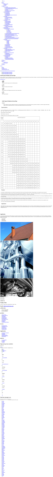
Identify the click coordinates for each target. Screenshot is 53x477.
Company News (6, 62)
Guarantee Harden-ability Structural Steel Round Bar (12, 33)
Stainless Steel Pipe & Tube (9, 50)
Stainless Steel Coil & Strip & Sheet (10, 49)
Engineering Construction (5, 332)
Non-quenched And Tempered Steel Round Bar (11, 35)
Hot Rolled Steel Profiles (8, 17)
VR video (5, 5)
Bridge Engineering (7, 21)
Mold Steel (6, 9)
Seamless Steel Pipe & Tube (9, 26)
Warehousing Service (5, 326)
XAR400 (8, 43)
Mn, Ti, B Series (9, 32)
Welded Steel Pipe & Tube (5, 69)
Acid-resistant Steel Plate (8, 46)
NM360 (8, 40)
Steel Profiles (5, 16)
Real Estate (3, 333)
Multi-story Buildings (8, 22)
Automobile (3, 334)
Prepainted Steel (7, 15)
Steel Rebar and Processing (8, 57)
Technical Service (4, 327)
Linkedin (3, 376)
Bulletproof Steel (7, 45)
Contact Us (3, 64)
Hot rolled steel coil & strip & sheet (9, 10)
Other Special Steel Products (9, 47)
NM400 (8, 41)
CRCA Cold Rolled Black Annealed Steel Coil (11, 8)
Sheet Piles (6, 18)
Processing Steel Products (7, 55)
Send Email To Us (2, 79)
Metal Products (4, 336)
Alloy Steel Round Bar (7, 28)
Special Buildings (7, 23)
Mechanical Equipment (5, 335)
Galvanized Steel (7, 12)
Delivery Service (4, 328)
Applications (3, 60)
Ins (2, 395)
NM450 (8, 42)
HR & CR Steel (6, 6)
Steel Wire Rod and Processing (9, 58)
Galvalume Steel (7, 13)
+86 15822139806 (4, 357)
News (3, 61)
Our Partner (5, 4)
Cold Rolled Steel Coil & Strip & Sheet (10, 7)
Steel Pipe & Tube (6, 25)
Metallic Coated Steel (5, 315)
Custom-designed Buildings (9, 24)
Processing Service (4, 325)
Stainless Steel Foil (7, 51)
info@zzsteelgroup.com (8, 306)
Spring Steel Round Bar (8, 36)
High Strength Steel (7, 44)
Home (3, 2)
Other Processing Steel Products (9, 59)
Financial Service (4, 329)
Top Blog (3, 342)
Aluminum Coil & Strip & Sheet (9, 52)
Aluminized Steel (7, 14)
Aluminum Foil (7, 53)
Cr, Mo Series (9, 30)
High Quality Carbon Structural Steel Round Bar (11, 38)
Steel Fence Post (7, 56)
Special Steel (5, 39)
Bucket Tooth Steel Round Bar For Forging (11, 34)
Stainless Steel (5, 48)
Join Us (3, 63)
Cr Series (8, 29)
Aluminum (3, 321)
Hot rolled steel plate (8, 11)
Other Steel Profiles (7, 19)
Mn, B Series (8, 31)
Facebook (3, 389)
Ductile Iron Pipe (6, 27)
